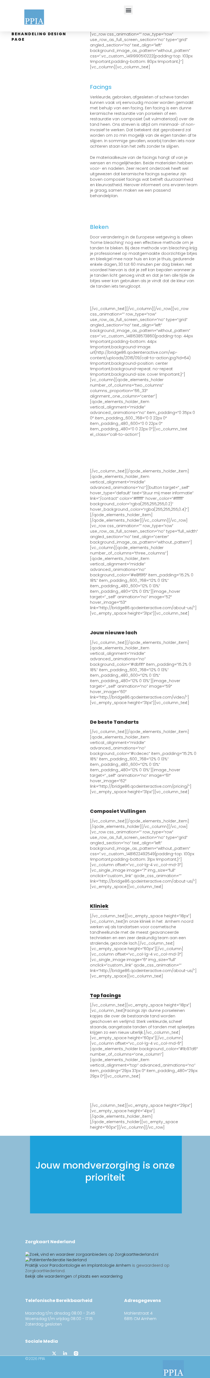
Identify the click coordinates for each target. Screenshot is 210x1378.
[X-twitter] (54, 1353)
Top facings (105, 995)
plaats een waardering (100, 1276)
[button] (128, 9)
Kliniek (99, 906)
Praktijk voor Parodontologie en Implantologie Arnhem (78, 1265)
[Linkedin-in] (65, 1353)
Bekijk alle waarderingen (48, 1276)
